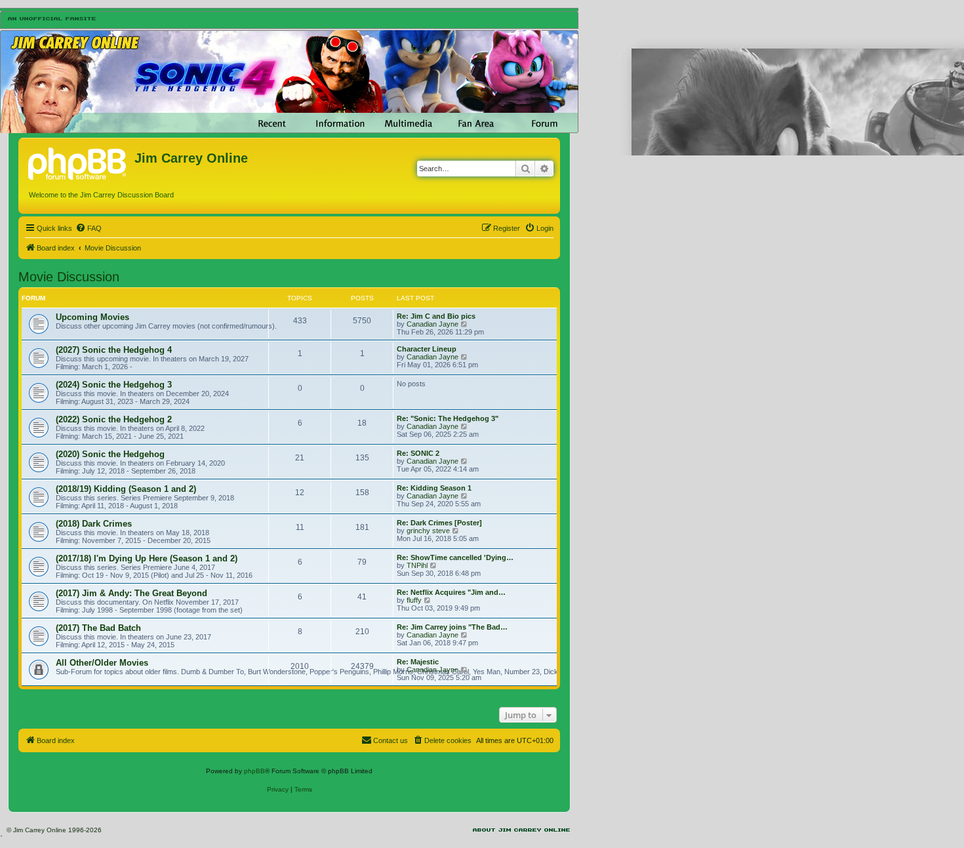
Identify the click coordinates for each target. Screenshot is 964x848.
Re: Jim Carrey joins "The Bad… (452, 627)
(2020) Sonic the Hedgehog (110, 454)
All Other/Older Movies (102, 663)
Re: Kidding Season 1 (434, 488)
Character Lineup (426, 349)
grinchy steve (428, 531)
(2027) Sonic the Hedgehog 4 (114, 350)
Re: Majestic (418, 662)
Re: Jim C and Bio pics (436, 316)
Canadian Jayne (432, 324)
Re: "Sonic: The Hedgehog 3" (447, 418)
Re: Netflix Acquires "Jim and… (451, 592)
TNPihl (417, 565)
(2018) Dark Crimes (94, 524)
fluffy (414, 600)
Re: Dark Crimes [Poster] (439, 523)
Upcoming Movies (92, 317)
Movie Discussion (68, 277)
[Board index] (78, 162)
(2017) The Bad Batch (98, 628)
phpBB (254, 771)
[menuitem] (88, 228)
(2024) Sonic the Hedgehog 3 (114, 385)
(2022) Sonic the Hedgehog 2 (114, 419)
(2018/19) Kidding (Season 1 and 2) (126, 489)
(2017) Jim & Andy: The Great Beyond (131, 593)
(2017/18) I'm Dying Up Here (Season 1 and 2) (146, 558)
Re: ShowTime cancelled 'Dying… (455, 557)
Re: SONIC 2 (418, 453)
